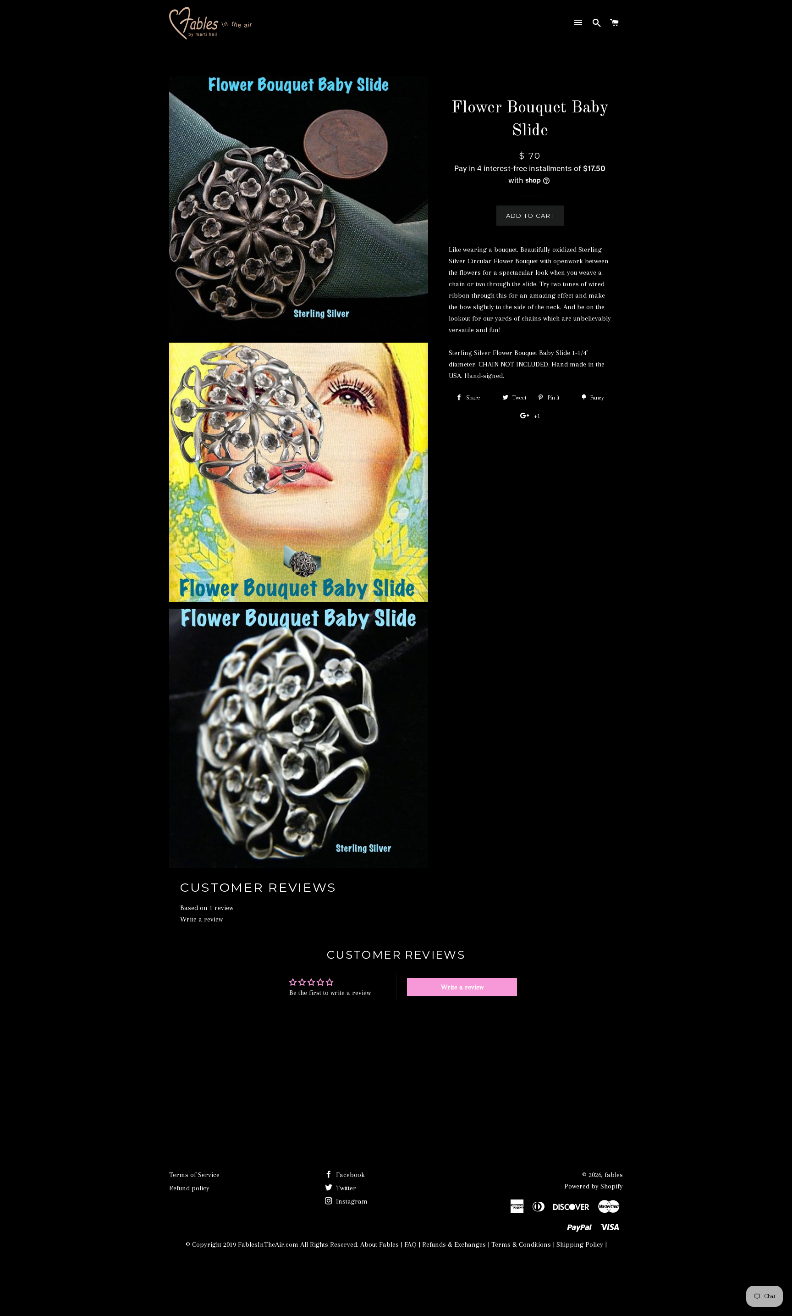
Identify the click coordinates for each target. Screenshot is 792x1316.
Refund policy (189, 1188)
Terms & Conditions (521, 1244)
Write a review (201, 919)
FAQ (410, 1244)
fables (614, 1175)
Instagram (351, 1201)
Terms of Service (194, 1175)
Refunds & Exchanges (454, 1244)
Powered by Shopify (593, 1186)
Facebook (349, 1175)
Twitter (345, 1188)
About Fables (378, 1244)
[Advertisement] (336, 1278)
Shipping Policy (579, 1244)
